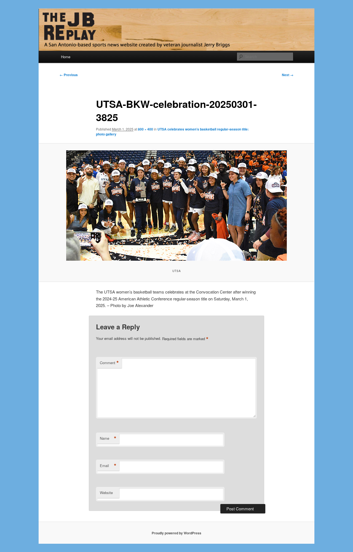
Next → (287, 74)
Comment (109, 362)
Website (106, 492)
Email (108, 465)
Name (108, 438)
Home (65, 56)
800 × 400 (145, 129)
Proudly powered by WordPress (176, 532)
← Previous (69, 74)
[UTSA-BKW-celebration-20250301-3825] (176, 205)
